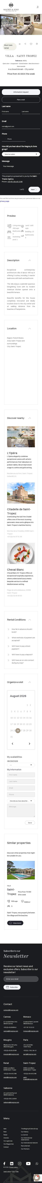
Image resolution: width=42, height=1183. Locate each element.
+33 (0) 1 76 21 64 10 (29, 1050)
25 (15, 731)
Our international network (29, 1143)
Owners (6, 1138)
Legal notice (7, 1171)
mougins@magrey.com (11, 1054)
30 (30, 731)
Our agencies (8, 1141)
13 (21, 718)
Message (6, 161)
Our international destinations (26, 1139)
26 (18, 731)
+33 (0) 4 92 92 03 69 (10, 1050)
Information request (21, 92)
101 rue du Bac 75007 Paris (28, 1046)
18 (15, 724)
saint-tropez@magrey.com (30, 1078)
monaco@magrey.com (30, 1031)
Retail (5, 1135)
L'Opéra (12, 453)
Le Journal (24, 1135)
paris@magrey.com (29, 1054)
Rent (5, 1132)
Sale (5, 1129)
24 (11, 731)
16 (30, 718)
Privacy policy (13, 1167)
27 (21, 731)
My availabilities (14, 757)
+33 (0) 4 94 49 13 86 (14, 182)
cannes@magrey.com (11, 1031)
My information (14, 769)
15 (27, 718)
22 (27, 724)
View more (17, 923)
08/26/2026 (12, 761)
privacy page (4, 201)
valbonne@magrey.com (11, 1102)
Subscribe (14, 987)
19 (18, 724)
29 (27, 731)
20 (21, 724)
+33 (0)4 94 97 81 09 (14, 537)
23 (30, 724)
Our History (24, 1132)
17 (11, 724)
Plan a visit (21, 100)
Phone (4, 134)
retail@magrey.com (10, 1077)
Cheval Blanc (15, 569)
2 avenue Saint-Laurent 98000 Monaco (30, 1022)
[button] (5, 22)
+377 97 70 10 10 (28, 1027)
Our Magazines (9, 1144)
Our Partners (25, 1149)
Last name (6, 106)
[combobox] (4, 139)
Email (4, 121)
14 (24, 718)
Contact (6, 1147)
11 (15, 718)
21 (24, 724)
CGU (13, 1171)
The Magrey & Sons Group (29, 1129)
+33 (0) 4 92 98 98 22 (10, 1027)
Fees (17, 1171)
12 (18, 718)
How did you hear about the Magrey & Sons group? (19, 147)
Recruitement (25, 1146)
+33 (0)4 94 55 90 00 (14, 596)
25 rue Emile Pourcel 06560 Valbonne (10, 1094)
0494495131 (11, 476)
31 (11, 737)
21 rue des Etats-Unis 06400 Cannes (10, 1022)
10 (11, 718)
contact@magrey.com (11, 1010)
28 (24, 731)
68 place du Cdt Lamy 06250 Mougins (10, 1046)
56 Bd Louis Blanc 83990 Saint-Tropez (10, 1069)
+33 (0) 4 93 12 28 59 (10, 1099)
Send (30, 823)
